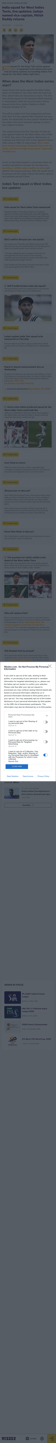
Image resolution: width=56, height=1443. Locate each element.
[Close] (50, 667)
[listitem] (28, 716)
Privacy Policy (43, 776)
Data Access (28, 776)
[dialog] (28, 721)
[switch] (45, 722)
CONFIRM (17, 767)
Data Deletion (12, 776)
